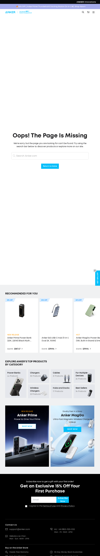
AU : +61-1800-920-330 (64, 529)
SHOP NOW (27, 426)
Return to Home (50, 166)
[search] (83, 12)
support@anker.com (19, 529)
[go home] (18, 12)
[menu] (93, 12)
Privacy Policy (67, 506)
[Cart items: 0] (88, 12)
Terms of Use (49, 506)
